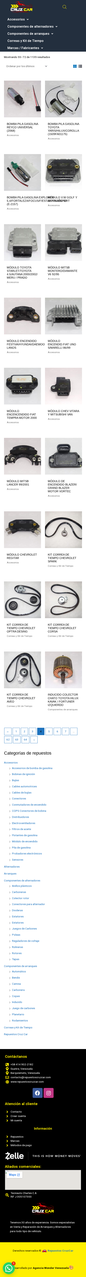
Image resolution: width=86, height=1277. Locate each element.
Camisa (16, 983)
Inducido (17, 1002)
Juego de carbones (23, 1008)
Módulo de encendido (25, 841)
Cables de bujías (21, 792)
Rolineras (17, 947)
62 (8, 739)
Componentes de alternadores (30, 26)
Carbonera (18, 989)
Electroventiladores (23, 823)
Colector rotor (20, 898)
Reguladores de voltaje (25, 940)
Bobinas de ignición (23, 774)
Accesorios (16, 19)
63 (16, 739)
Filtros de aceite (21, 829)
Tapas (15, 959)
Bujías (15, 780)
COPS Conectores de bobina (29, 810)
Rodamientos (20, 1020)
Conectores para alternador (28, 904)
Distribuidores (20, 817)
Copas (16, 996)
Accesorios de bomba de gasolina (32, 768)
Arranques (10, 873)
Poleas (16, 934)
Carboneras (19, 892)
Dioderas (17, 910)
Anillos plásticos (22, 885)
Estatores (18, 916)
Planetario (18, 1014)
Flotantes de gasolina (24, 835)
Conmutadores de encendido (29, 804)
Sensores (17, 859)
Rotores (17, 953)
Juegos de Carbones (24, 928)
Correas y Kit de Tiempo (25, 40)
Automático (19, 971)
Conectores (19, 798)
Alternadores (12, 866)
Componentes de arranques (28, 33)
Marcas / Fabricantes (23, 48)
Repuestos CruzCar (60, 1250)
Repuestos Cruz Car (16, 1034)
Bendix (16, 977)
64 (25, 739)
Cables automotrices (24, 786)
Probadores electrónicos (27, 853)
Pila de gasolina (21, 847)
